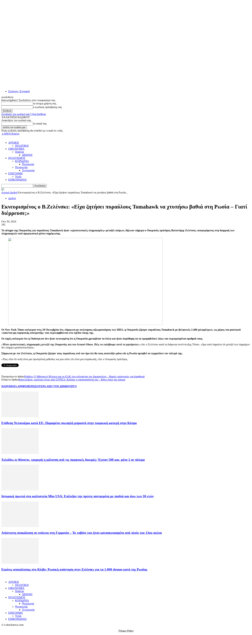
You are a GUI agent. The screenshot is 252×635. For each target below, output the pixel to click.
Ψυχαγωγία (21, 167)
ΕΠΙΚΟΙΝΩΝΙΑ (17, 179)
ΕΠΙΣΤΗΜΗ (15, 173)
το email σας (40, 123)
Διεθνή (13, 192)
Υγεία (18, 176)
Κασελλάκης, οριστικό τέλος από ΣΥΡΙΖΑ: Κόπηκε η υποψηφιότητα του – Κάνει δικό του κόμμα (72, 379)
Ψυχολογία (28, 164)
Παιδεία (19, 151)
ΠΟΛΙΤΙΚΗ (22, 145)
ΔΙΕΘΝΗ (27, 154)
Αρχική (5, 192)
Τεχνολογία (28, 170)
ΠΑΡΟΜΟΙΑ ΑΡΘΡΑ (14, 386)
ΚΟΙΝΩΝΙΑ (22, 161)
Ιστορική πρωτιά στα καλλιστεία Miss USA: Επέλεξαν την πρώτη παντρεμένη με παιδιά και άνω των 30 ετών (77, 496)
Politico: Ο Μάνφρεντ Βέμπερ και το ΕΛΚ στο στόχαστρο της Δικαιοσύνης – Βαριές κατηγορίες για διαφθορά (84, 376)
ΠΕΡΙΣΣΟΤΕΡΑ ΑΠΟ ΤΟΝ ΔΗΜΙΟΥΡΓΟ (52, 386)
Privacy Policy (126, 630)
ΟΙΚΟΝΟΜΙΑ (16, 148)
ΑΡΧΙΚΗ (13, 142)
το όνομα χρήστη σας (44, 103)
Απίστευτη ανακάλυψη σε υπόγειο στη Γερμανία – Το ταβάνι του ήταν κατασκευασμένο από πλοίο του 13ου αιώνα (81, 533)
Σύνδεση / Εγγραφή (19, 91)
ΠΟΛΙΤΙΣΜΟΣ (16, 158)
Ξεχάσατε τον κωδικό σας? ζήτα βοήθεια (23, 114)
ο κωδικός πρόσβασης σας (47, 107)
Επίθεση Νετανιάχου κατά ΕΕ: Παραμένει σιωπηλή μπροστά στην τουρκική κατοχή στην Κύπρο (69, 423)
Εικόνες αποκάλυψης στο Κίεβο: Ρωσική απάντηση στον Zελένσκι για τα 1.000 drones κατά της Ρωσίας (74, 569)
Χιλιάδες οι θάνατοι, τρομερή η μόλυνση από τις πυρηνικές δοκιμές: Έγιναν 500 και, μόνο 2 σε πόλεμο (73, 459)
